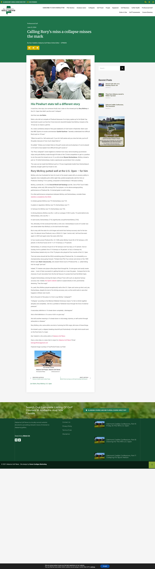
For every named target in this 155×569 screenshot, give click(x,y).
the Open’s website (51, 281)
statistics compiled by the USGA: (41, 197)
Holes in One (123, 12)
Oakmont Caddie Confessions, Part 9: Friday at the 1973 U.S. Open (121, 425)
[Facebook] (149, 2)
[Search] (122, 68)
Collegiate (91, 8)
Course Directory (147, 12)
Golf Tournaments (134, 12)
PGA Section (70, 8)
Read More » (108, 87)
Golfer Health (136, 8)
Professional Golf (147, 8)
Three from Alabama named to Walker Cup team (115, 95)
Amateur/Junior (81, 8)
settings (92, 567)
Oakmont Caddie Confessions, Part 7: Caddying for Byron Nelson (121, 457)
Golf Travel (100, 8)
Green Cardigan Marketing (38, 464)
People (108, 8)
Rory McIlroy (41, 384)
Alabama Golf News (59, 336)
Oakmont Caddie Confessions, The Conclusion (115, 105)
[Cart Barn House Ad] (47, 372)
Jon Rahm (33, 384)
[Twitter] (153, 2)
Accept (105, 566)
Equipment (115, 8)
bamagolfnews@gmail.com (39, 343)
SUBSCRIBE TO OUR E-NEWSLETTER (53, 8)
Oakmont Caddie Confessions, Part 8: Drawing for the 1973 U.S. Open (121, 441)
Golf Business (125, 8)
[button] (145, 2)
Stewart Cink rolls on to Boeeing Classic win (112, 84)
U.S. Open (49, 384)
